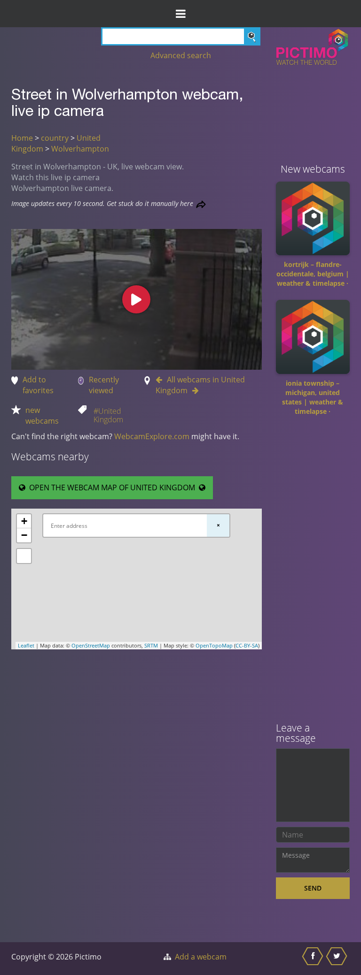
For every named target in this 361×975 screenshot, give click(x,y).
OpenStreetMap (90, 645)
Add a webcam (201, 957)
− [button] (24, 535)
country (55, 138)
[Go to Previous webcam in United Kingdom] (161, 379)
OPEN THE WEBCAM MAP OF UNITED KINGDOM (112, 487)
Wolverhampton (80, 149)
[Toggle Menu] (180, 13)
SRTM (151, 645)
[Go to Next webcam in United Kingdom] (193, 390)
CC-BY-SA (246, 645)
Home (22, 138)
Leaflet (26, 645)
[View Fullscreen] (24, 556)
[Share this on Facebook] (314, 959)
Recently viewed (104, 385)
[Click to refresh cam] (201, 204)
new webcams (42, 415)
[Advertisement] (313, 572)
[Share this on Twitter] (338, 959)
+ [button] (24, 521)
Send (313, 888)
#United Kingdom (108, 415)
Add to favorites (38, 385)
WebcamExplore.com (151, 436)
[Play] (136, 299)
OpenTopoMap (214, 645)
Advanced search (180, 55)
